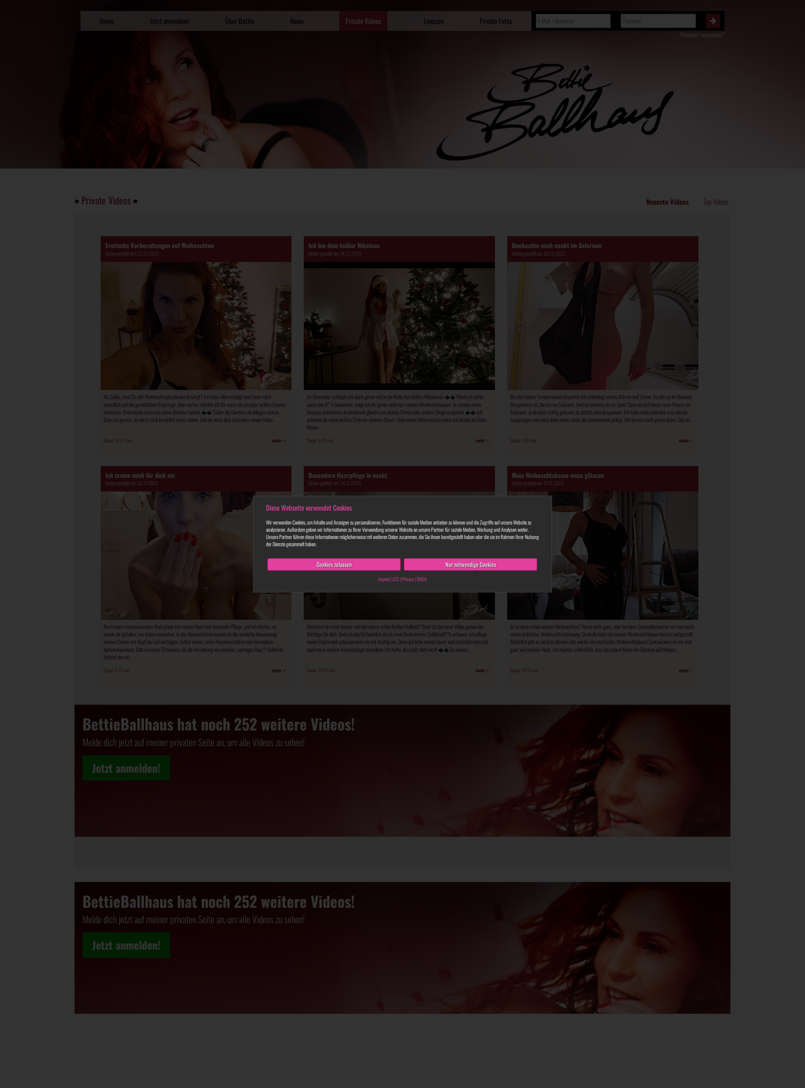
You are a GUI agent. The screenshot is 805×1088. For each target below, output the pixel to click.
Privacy (408, 578)
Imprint (384, 578)
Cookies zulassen (334, 564)
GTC (395, 578)
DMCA (422, 578)
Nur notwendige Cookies (471, 564)
